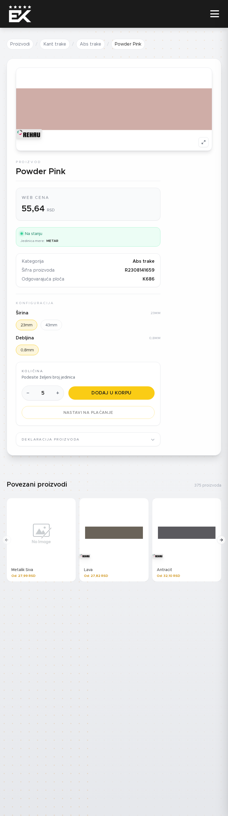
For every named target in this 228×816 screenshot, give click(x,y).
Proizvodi (20, 44)
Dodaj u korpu (111, 393)
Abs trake (90, 44)
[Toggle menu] (214, 13)
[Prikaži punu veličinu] (204, 142)
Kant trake (54, 44)
